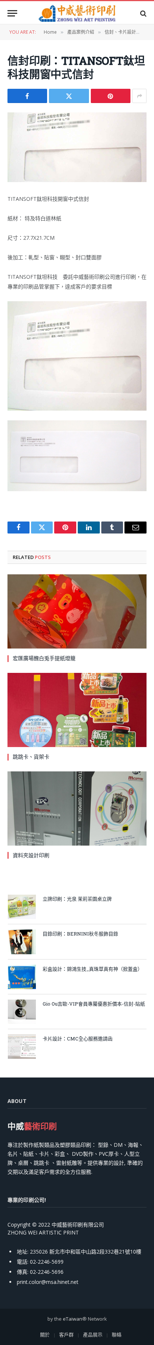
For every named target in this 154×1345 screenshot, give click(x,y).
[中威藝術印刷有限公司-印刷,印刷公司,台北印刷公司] (77, 13)
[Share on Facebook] (27, 96)
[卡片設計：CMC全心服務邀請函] (22, 1046)
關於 (45, 1334)
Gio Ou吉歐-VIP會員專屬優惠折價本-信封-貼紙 (94, 1003)
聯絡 (116, 1334)
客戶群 (66, 1334)
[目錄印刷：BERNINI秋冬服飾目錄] (22, 942)
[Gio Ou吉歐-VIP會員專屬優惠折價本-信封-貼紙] (22, 1012)
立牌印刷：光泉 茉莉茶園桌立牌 (77, 898)
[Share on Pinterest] (110, 96)
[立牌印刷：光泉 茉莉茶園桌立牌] (22, 907)
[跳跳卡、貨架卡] (77, 710)
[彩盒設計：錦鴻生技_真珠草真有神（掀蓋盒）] (22, 977)
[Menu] (12, 13)
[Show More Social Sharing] (139, 96)
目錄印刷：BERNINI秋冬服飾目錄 (80, 933)
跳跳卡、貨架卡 (31, 756)
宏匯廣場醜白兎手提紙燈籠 (44, 658)
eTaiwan (72, 1318)
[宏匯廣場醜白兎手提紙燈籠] (77, 611)
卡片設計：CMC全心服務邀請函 (78, 1038)
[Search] (143, 13)
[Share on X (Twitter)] (69, 96)
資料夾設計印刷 (31, 855)
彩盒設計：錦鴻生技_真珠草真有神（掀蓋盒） (92, 968)
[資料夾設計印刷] (77, 808)
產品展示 (92, 1334)
